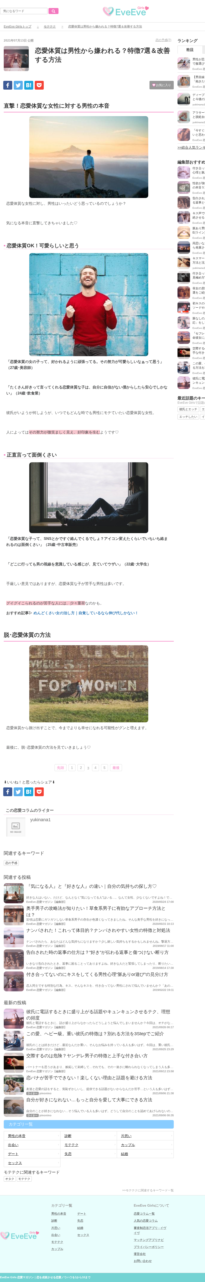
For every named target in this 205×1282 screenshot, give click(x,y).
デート (13, 1154)
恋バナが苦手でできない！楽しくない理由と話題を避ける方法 (89, 1077)
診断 (68, 1136)
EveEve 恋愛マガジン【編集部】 (46, 901)
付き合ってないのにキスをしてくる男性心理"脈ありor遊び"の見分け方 (97, 974)
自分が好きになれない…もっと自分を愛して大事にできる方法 (89, 1099)
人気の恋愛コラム (146, 1220)
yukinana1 (40, 819)
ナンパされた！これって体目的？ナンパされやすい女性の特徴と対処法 (98, 930)
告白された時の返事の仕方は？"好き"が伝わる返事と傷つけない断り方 (97, 952)
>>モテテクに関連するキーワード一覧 (148, 1190)
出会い (13, 1145)
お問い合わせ (143, 1261)
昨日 (190, 50)
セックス (15, 1163)
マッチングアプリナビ (149, 1240)
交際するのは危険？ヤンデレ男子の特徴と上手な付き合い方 (87, 1055)
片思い (126, 1136)
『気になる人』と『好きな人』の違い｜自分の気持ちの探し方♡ (91, 886)
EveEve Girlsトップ (17, 26)
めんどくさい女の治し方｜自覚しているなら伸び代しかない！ (85, 613)
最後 (116, 768)
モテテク (50, 26)
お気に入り (163, 85)
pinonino (46, 1093)
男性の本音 (17, 1136)
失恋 (68, 1154)
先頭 (60, 768)
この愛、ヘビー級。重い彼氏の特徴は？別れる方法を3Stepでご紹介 (95, 1033)
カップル (128, 1145)
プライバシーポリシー (149, 1247)
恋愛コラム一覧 (144, 1213)
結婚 (124, 1154)
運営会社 (140, 1254)
